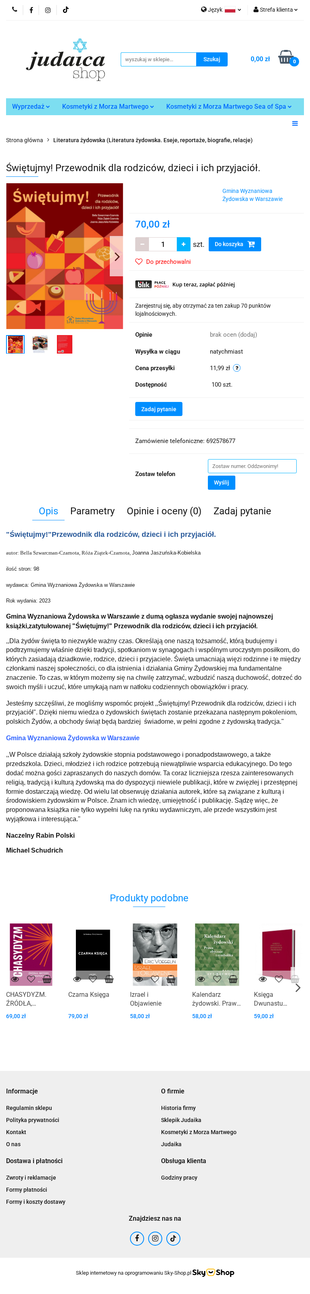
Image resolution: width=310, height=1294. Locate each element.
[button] (22, 1091)
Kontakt (16, 1132)
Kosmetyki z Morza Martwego (106, 106)
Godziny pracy (179, 1177)
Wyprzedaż (29, 106)
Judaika (171, 1144)
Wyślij (221, 482)
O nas (13, 1144)
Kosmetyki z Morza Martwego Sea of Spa (227, 106)
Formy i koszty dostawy (35, 1202)
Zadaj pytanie (158, 409)
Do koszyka (230, 244)
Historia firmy (178, 1108)
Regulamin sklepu (29, 1108)
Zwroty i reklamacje (31, 1177)
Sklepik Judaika (181, 1120)
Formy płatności (26, 1189)
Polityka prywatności (32, 1120)
